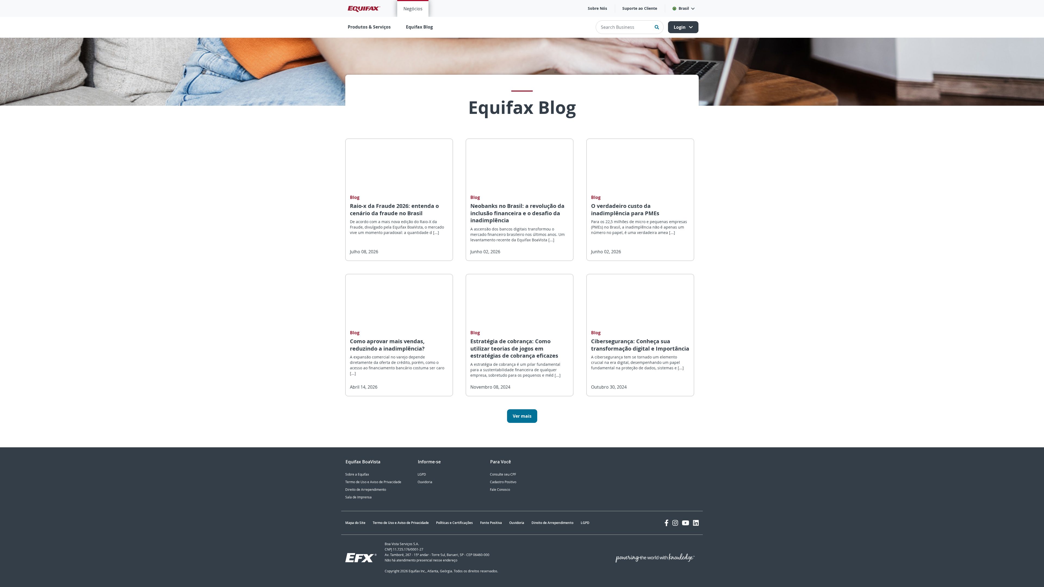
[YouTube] (685, 523)
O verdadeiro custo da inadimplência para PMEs (625, 209)
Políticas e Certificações (454, 522)
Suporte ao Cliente (639, 8)
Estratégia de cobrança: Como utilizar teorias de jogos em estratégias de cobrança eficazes (514, 348)
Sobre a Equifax (357, 474)
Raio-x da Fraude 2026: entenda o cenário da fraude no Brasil (394, 209)
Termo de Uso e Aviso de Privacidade (373, 482)
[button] (683, 8)
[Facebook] (666, 523)
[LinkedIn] (696, 523)
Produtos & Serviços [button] (369, 27)
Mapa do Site (355, 522)
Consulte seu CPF (503, 474)
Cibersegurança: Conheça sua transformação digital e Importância (640, 345)
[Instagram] (675, 523)
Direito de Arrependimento (365, 489)
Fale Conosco (500, 489)
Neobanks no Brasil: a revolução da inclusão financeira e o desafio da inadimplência (517, 213)
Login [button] (680, 27)
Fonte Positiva (491, 522)
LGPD (422, 474)
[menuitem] (412, 8)
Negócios (412, 9)
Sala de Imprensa (358, 497)
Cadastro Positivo (503, 482)
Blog (354, 197)
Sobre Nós (597, 8)
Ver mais (522, 416)
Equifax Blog (419, 27)
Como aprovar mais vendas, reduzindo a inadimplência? (387, 345)
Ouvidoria (425, 482)
